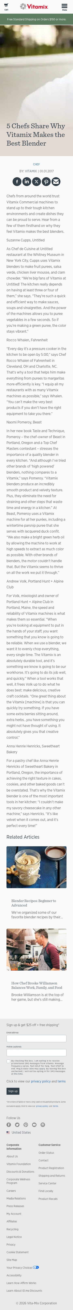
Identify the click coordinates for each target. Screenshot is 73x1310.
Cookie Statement (17, 1252)
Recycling (12, 1229)
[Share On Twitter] (36, 181)
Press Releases (15, 1206)
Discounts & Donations (20, 1171)
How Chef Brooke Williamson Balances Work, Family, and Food (36, 985)
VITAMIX (31, 171)
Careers (11, 1191)
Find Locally (46, 1191)
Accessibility (13, 1275)
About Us (12, 1156)
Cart (6, 9)
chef (36, 164)
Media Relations (16, 1198)
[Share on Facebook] (17, 181)
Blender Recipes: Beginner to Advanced (33, 903)
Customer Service (49, 1145)
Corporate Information (13, 1146)
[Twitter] (17, 1125)
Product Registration (51, 1168)
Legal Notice (14, 1237)
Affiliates (11, 1221)
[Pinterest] (26, 1125)
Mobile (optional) (13, 1046)
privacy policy (41, 1081)
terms (62, 1081)
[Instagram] (43, 1125)
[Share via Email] (56, 181)
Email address (12, 1032)
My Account (13, 1214)
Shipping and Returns (52, 1176)
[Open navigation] (64, 5)
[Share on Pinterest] (46, 181)
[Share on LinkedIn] (26, 181)
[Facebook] (8, 1125)
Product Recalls (48, 1199)
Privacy (10, 1244)
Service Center (47, 1183)
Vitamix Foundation (18, 1164)
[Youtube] (34, 1125)
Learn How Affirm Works (21, 1283)
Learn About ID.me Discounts (24, 1290)
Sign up (13, 1091)
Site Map (11, 1260)
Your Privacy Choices (19, 1268)
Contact (43, 1160)
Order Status (46, 1153)
